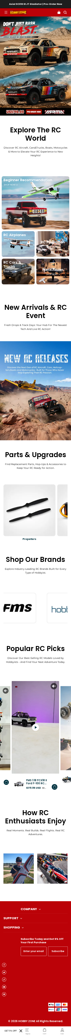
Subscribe (58, 951)
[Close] (20, 1030)
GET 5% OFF (10, 1031)
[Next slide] (41, 892)
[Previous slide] (29, 892)
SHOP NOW (9, 185)
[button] (5, 12)
